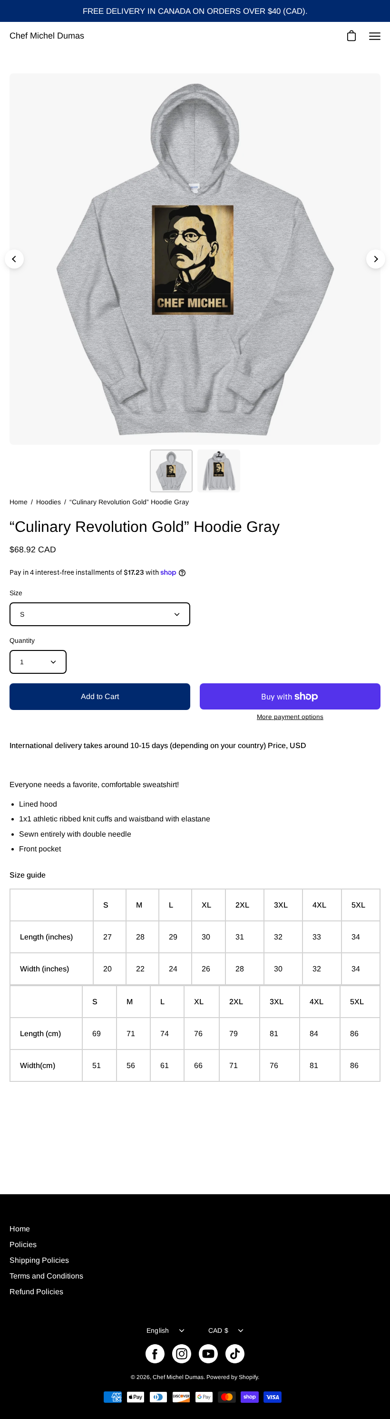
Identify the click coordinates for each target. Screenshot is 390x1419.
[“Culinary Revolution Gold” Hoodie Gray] (171, 471)
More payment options (290, 716)
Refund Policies (36, 1292)
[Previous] (14, 259)
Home (19, 502)
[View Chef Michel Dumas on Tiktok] (234, 1353)
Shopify (248, 1377)
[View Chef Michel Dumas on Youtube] (208, 1353)
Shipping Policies (39, 1260)
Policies (23, 1244)
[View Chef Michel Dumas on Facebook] (155, 1353)
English (157, 1330)
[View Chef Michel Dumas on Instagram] (181, 1353)
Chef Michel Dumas (47, 35)
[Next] (375, 259)
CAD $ (218, 1330)
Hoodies (48, 502)
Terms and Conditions (46, 1276)
